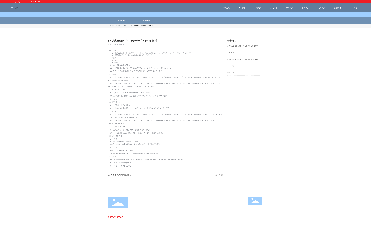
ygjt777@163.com (19, 2)
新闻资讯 (117, 26)
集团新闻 (121, 20)
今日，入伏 (230, 66)
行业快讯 (146, 20)
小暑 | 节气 (230, 72)
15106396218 (35, 2)
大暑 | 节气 (230, 52)
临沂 (229, 236)
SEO (233, 236)
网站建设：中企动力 (222, 236)
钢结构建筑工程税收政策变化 (122, 175)
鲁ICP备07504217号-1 (205, 237)
